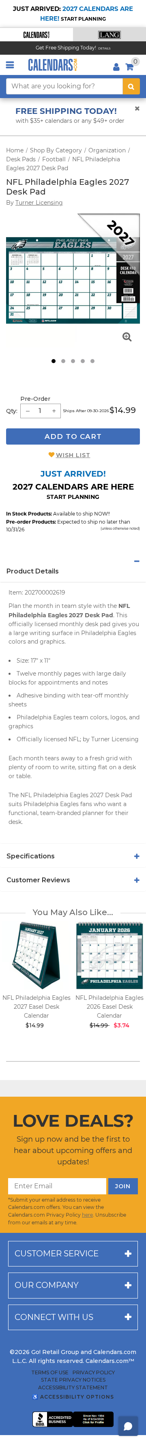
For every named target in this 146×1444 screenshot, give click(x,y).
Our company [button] (47, 1285)
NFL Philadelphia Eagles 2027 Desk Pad (67, 187)
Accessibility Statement (73, 1388)
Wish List (73, 455)
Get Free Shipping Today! (66, 48)
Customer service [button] (57, 1253)
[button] (36, 34)
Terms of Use (50, 1373)
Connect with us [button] (54, 1317)
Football (54, 159)
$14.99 (123, 410)
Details (104, 48)
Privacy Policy (94, 1373)
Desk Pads (21, 159)
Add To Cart (73, 436)
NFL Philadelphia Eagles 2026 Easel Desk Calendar (109, 1006)
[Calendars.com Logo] (52, 65)
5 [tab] (92, 361)
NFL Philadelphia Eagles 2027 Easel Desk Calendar (36, 1006)
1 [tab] (54, 361)
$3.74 (121, 1025)
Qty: (11, 411)
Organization (107, 150)
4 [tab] (83, 361)
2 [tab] (63, 361)
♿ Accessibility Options (73, 1397)
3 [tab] (73, 361)
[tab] (73, 561)
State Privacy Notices (73, 1380)
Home (15, 150)
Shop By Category (56, 150)
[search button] (131, 86)
